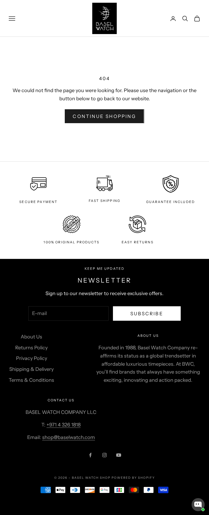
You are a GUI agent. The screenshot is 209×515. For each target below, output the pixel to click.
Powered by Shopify (133, 478)
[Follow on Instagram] (104, 455)
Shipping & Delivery (31, 369)
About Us (31, 337)
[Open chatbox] (198, 504)
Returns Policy (31, 348)
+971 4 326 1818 (64, 425)
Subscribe (146, 313)
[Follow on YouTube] (118, 455)
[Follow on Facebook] (90, 455)
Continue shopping (104, 116)
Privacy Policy (31, 358)
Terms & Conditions (31, 380)
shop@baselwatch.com (68, 437)
